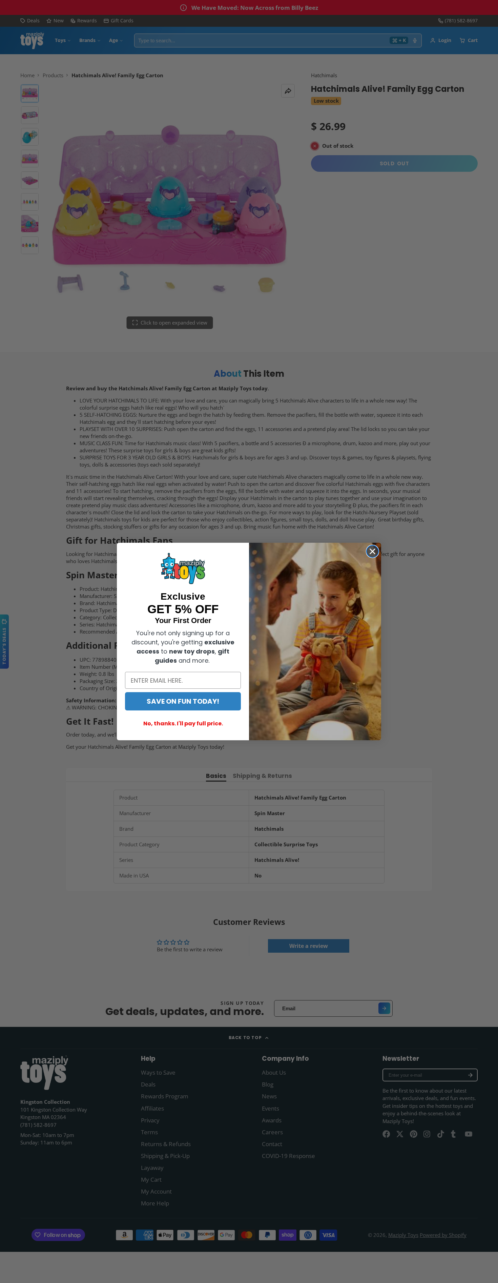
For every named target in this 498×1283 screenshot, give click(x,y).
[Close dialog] (372, 551)
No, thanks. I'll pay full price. (183, 723)
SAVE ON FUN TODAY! (183, 701)
